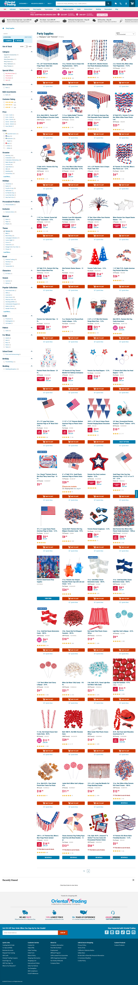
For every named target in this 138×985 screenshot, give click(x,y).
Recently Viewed (10, 880)
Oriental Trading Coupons (10, 958)
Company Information (57, 945)
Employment (54, 950)
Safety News (81, 953)
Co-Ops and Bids (7, 948)
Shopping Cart (32, 960)
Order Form (31, 953)
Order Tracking (32, 950)
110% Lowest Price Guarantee (59, 955)
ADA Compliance (32, 971)
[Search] (108, 3)
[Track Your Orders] (115, 3)
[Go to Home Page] (3, 28)
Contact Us (31, 945)
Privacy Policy (82, 945)
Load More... (7, 176)
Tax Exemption (32, 968)
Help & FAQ (31, 948)
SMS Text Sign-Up (8, 963)
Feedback (136, 494)
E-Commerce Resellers (84, 958)
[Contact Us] (120, 3)
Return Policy (32, 955)
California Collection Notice (86, 950)
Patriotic (19, 40)
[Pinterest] (117, 932)
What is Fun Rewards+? (9, 966)
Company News (55, 963)
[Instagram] (133, 932)
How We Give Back (56, 948)
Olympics (9, 40)
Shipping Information (34, 958)
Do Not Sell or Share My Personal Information (91, 955)
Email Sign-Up (7, 960)
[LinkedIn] (112, 932)
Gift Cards (5, 955)
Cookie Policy (82, 960)
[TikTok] (123, 932)
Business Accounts (8, 950)
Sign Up (62, 933)
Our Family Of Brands (57, 960)
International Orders (34, 963)
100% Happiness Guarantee (58, 958)
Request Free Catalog (9, 953)
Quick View (48, 86)
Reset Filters (28, 37)
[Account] (126, 3)
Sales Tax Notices (33, 966)
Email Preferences (33, 973)
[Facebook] (107, 932)
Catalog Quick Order (8, 945)
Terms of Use (81, 948)
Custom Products (119, 945)
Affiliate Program (56, 953)
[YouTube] (128, 932)
